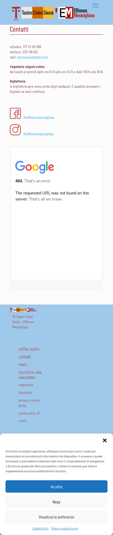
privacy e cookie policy (29, 403)
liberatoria (25, 392)
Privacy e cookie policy (64, 528)
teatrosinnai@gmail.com (32, 57)
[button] (105, 440)
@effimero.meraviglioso (38, 117)
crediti (23, 421)
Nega (56, 501)
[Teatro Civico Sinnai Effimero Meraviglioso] (55, 20)
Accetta (56, 486)
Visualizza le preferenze (56, 516)
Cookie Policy (40, 528)
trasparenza (26, 385)
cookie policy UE (29, 413)
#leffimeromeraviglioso (38, 134)
